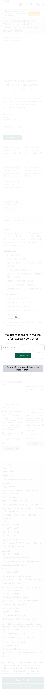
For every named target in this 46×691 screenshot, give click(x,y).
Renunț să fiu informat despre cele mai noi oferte (23, 368)
